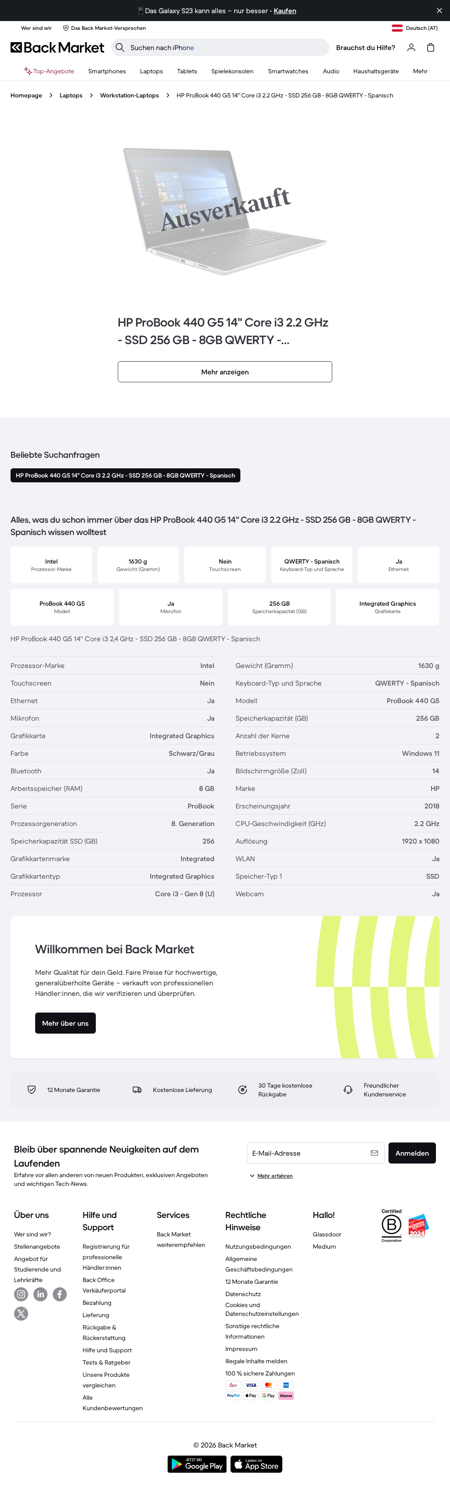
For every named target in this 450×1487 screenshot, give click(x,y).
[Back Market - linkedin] (40, 1294)
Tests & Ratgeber (107, 1362)
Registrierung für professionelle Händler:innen (106, 1257)
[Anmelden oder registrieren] (411, 47)
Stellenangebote (37, 1246)
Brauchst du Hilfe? (366, 47)
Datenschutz (243, 1294)
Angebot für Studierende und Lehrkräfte (37, 1269)
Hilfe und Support (107, 1350)
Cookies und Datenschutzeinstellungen (262, 1309)
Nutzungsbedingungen (258, 1246)
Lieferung (96, 1315)
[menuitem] (107, 71)
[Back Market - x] (21, 1314)
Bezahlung (97, 1303)
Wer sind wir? (32, 1234)
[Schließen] (439, 10)
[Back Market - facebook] (60, 1294)
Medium (324, 1246)
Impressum (241, 1349)
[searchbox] (227, 47)
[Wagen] (430, 47)
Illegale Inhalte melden (256, 1361)
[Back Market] (57, 47)
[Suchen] (120, 47)
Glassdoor (327, 1234)
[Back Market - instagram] (21, 1294)
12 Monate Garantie (251, 1282)
